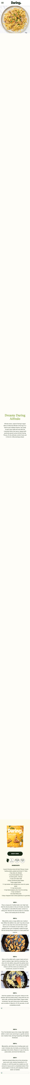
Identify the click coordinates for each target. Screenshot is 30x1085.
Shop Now (15, 853)
